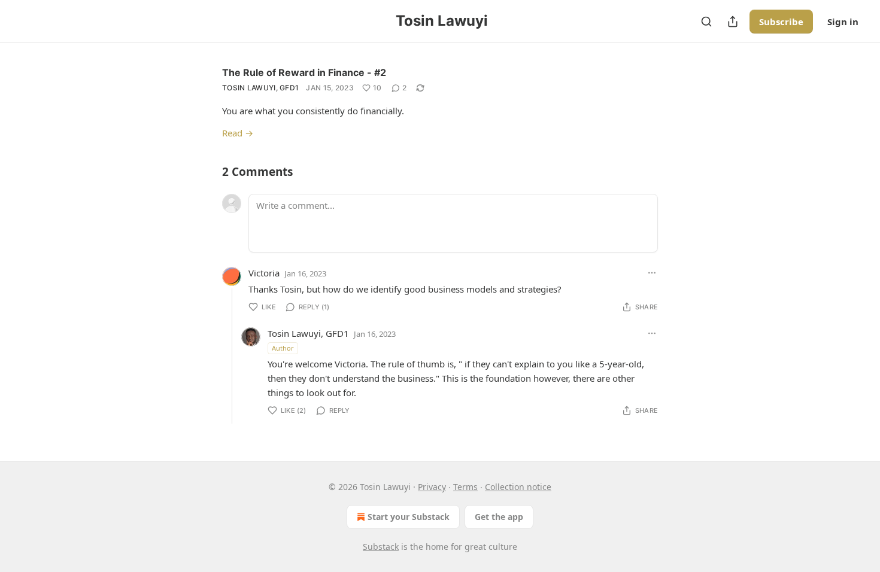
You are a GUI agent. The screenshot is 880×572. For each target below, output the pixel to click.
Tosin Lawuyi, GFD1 (260, 87)
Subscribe (781, 22)
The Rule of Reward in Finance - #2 (304, 72)
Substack (381, 546)
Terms (465, 486)
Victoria (264, 273)
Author (283, 347)
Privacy (432, 486)
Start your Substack (409, 516)
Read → (237, 133)
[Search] (706, 22)
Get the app (499, 516)
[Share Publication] (733, 22)
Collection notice (518, 486)
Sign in (842, 22)
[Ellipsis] (651, 272)
